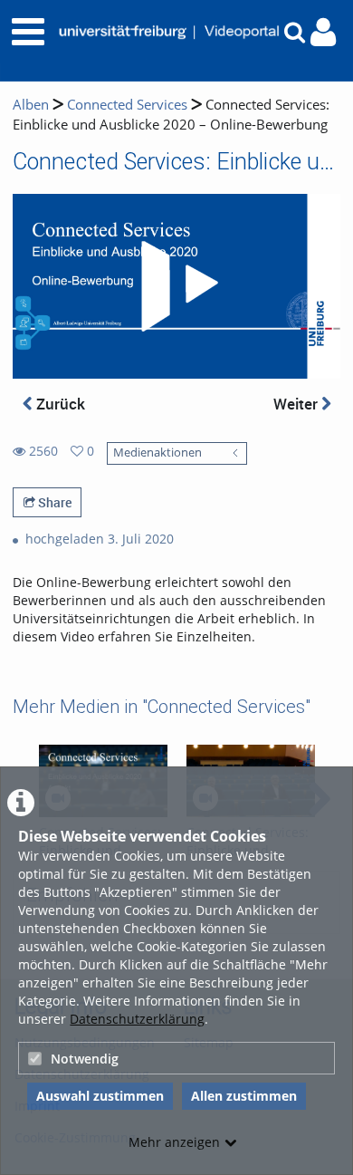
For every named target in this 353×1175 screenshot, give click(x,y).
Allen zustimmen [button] (244, 1095)
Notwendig (85, 1058)
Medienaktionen (157, 452)
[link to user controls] (323, 32)
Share (53, 502)
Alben (31, 104)
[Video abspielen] (176, 286)
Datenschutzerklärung (137, 1018)
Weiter (297, 403)
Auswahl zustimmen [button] (100, 1095)
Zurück (59, 403)
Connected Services (127, 104)
